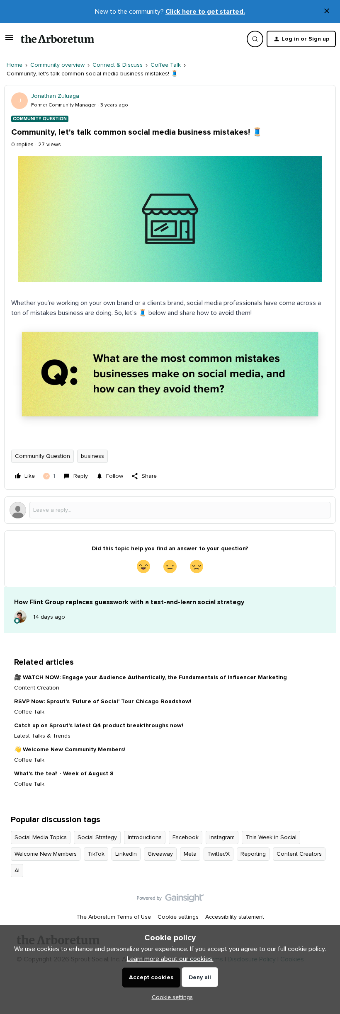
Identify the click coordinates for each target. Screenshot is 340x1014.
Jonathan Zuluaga (55, 96)
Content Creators (299, 854)
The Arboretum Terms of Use (113, 917)
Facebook (185, 837)
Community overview (57, 65)
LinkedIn (126, 854)
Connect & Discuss (117, 65)
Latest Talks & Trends (42, 736)
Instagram (222, 837)
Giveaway (160, 854)
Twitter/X (218, 854)
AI (17, 871)
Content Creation (36, 688)
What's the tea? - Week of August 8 (64, 774)
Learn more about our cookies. (170, 959)
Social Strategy (97, 837)
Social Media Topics (41, 837)
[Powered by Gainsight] (170, 900)
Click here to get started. (205, 11)
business (92, 456)
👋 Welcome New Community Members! (70, 750)
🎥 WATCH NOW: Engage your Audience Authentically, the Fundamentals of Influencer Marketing (150, 677)
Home (14, 65)
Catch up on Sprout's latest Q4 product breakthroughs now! (98, 725)
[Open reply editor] (170, 510)
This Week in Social (270, 837)
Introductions (145, 837)
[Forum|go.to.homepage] (57, 39)
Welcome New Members (46, 854)
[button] (9, 41)
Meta (190, 854)
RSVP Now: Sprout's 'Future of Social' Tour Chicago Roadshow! (103, 701)
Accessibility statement (234, 917)
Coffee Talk (166, 65)
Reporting (253, 854)
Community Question (42, 456)
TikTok (95, 854)
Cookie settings (178, 917)
